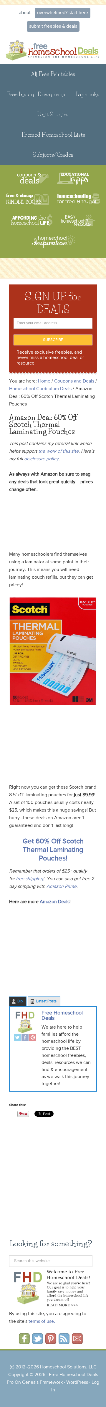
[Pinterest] (32, 1038)
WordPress (77, 1382)
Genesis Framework (42, 1382)
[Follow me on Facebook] (24, 1342)
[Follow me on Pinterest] (51, 1342)
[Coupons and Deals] (33, 179)
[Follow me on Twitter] (38, 1342)
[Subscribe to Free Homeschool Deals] (64, 1342)
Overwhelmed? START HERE (62, 13)
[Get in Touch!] (77, 1342)
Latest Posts (46, 1001)
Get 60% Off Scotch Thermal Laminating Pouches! (53, 850)
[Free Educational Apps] (73, 179)
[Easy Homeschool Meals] (78, 220)
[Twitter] (17, 1038)
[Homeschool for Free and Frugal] (78, 199)
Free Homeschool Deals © (53, 49)
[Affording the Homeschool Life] (32, 220)
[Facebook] (25, 1038)
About (25, 13)
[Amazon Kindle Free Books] (27, 199)
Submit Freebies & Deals (53, 26)
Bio (20, 1001)
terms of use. (42, 1321)
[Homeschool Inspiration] (53, 244)
